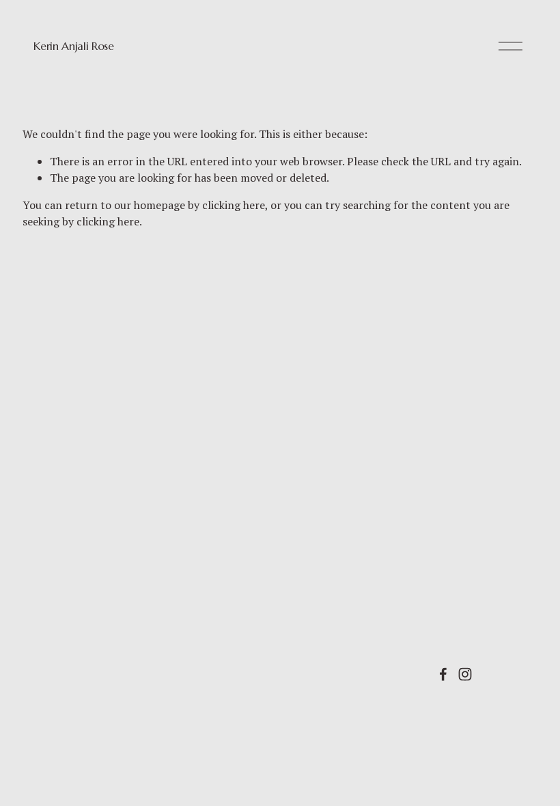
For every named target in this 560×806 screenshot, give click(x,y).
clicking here (233, 204)
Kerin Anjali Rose (73, 46)
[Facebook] (443, 674)
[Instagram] (465, 674)
